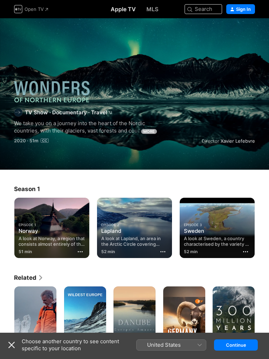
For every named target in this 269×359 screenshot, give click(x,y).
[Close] (11, 345)
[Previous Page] (7, 226)
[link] (28, 278)
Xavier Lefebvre (238, 141)
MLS (152, 9)
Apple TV (123, 9)
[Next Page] (262, 226)
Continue (236, 345)
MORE (149, 131)
